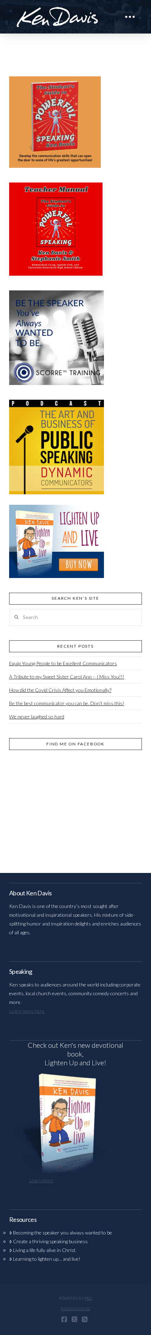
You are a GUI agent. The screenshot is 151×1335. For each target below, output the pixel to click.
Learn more (41, 1180)
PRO (88, 1298)
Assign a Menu (75, 1308)
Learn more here (27, 1011)
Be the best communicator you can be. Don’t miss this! (66, 703)
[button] (130, 17)
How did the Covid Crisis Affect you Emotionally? (60, 690)
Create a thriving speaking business (50, 1241)
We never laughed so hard (36, 717)
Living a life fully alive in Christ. (45, 1250)
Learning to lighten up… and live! (46, 1259)
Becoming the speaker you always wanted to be (62, 1233)
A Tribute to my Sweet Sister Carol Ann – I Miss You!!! (66, 677)
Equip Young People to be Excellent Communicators (63, 663)
